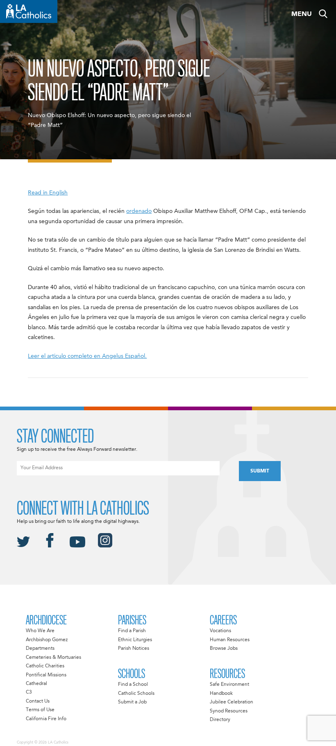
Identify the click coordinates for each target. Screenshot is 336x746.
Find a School (133, 684)
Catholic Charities (45, 666)
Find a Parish (132, 630)
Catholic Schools (136, 693)
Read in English (48, 193)
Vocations (220, 630)
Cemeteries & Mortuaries (53, 657)
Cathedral (36, 683)
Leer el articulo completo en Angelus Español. (87, 356)
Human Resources (230, 639)
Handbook (221, 693)
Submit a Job (132, 702)
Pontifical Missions (46, 675)
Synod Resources (228, 711)
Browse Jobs (224, 648)
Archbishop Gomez (47, 639)
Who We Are (40, 630)
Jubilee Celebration (231, 702)
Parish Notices (133, 648)
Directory (220, 719)
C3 (29, 692)
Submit (259, 471)
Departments (40, 648)
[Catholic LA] (28, 11)
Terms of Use (40, 710)
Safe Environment (229, 684)
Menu (301, 14)
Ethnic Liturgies (135, 639)
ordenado (139, 211)
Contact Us (38, 701)
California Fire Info (46, 719)
